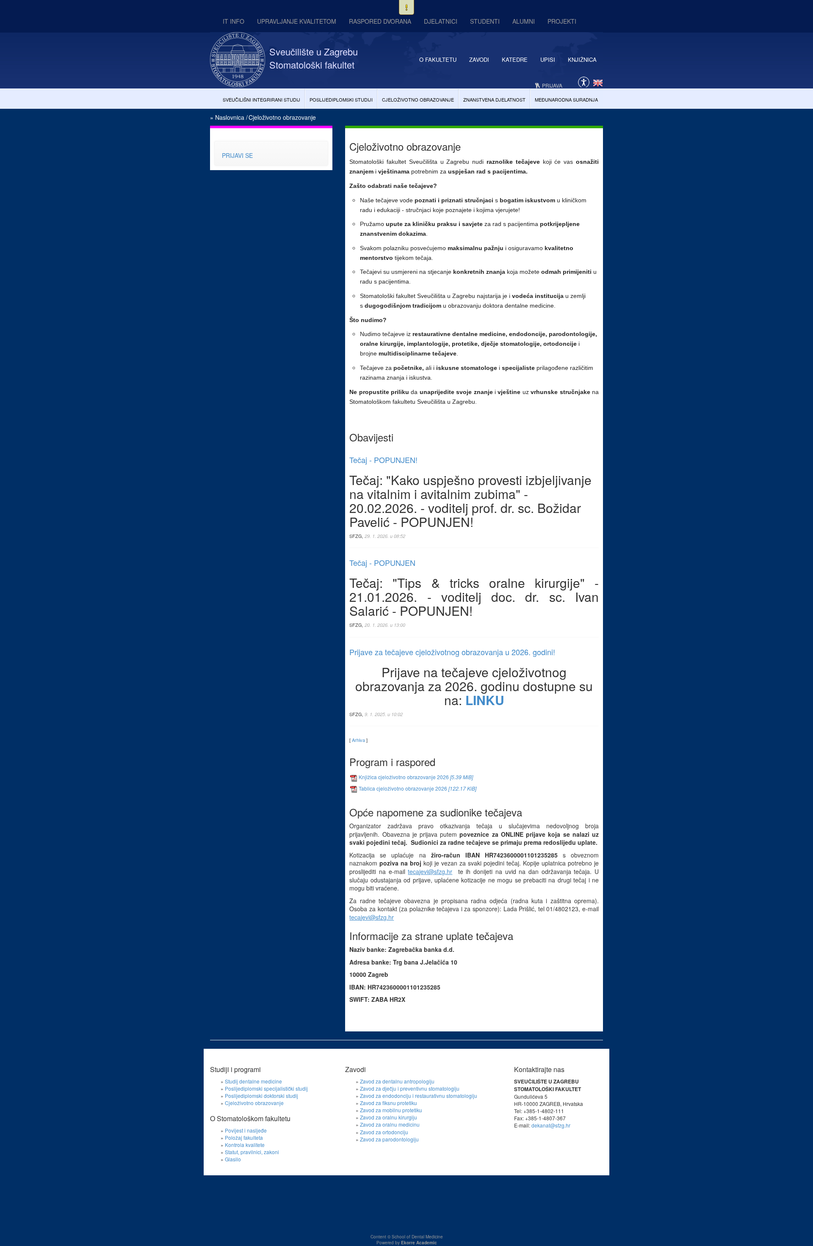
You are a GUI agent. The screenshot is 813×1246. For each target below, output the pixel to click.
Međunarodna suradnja (566, 99)
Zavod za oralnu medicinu (390, 1124)
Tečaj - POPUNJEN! (383, 459)
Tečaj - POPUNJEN (382, 562)
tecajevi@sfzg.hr (430, 871)
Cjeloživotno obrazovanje (418, 99)
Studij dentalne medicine (253, 1081)
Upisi (547, 59)
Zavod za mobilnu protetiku (391, 1110)
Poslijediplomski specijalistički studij (266, 1088)
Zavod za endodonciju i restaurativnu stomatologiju (418, 1095)
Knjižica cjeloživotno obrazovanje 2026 (416, 776)
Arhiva (358, 739)
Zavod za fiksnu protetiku (388, 1102)
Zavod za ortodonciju (384, 1132)
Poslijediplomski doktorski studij (261, 1095)
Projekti (562, 21)
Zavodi (479, 59)
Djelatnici (440, 21)
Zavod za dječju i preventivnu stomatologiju (409, 1088)
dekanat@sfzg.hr (550, 1125)
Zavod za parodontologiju (389, 1139)
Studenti (485, 21)
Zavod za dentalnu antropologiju (397, 1081)
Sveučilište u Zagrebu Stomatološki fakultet (313, 58)
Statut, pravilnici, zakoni (252, 1151)
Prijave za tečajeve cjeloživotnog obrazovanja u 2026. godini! (452, 651)
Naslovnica (229, 117)
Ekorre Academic (419, 1243)
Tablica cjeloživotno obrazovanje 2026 (417, 788)
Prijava (552, 85)
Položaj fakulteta (244, 1137)
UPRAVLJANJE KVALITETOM (296, 21)
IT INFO (233, 21)
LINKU (484, 700)
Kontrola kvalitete (245, 1144)
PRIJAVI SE (237, 155)
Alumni (523, 21)
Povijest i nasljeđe (246, 1130)
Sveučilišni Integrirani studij (261, 99)
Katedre (515, 59)
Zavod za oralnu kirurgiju (388, 1117)
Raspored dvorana (380, 21)
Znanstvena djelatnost (494, 99)
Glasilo (233, 1159)
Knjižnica (582, 59)
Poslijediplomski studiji (341, 99)
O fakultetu (437, 59)
